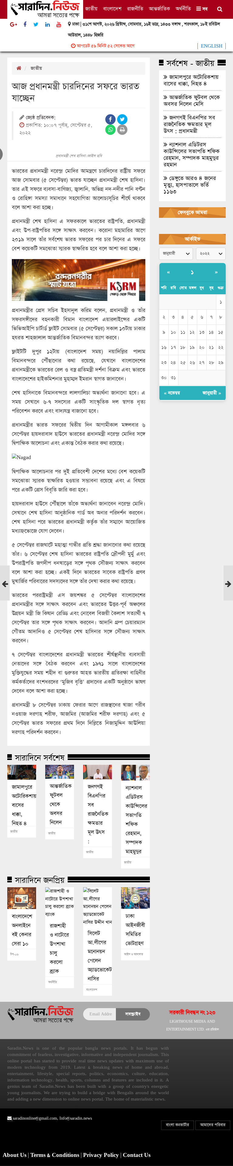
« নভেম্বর (172, 393)
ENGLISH (211, 46)
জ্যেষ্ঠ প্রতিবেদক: (41, 118)
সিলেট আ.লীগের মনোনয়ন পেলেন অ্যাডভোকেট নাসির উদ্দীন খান (97, 961)
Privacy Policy (101, 1155)
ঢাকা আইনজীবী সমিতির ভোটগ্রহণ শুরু (135, 934)
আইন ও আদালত (133, 954)
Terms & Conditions (55, 1155)
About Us (15, 1155)
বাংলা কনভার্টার (177, 1125)
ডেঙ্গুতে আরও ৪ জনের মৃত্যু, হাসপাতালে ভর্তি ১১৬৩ (190, 185)
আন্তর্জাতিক (159, 8)
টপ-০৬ (14, 954)
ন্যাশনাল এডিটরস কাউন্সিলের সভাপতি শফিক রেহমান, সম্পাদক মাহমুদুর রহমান (135, 825)
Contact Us (136, 1155)
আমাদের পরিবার (212, 1125)
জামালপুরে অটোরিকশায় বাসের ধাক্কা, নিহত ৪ (22, 805)
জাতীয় (91, 8)
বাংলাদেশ (112, 8)
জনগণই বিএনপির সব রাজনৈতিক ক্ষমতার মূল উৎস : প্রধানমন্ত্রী (97, 818)
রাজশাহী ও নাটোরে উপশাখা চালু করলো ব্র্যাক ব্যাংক (59, 953)
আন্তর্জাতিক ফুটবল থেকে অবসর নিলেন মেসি (59, 809)
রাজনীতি (135, 8)
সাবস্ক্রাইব (132, 1014)
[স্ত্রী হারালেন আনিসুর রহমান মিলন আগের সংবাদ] (5, 594)
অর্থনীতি (183, 8)
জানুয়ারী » (212, 393)
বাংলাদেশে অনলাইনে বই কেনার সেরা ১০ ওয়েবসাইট (22, 935)
